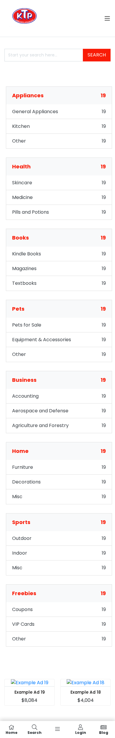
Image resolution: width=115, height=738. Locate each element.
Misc (17, 496)
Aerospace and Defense (40, 410)
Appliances (59, 95)
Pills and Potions (30, 212)
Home (59, 451)
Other (19, 141)
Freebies (59, 593)
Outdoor (22, 538)
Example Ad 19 (29, 692)
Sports (59, 522)
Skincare (22, 182)
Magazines (24, 268)
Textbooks (24, 283)
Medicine (22, 197)
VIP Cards (23, 624)
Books (59, 237)
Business (59, 380)
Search (97, 54)
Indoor (19, 553)
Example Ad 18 (85, 692)
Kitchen (21, 126)
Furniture (22, 467)
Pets (59, 308)
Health (59, 166)
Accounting (25, 396)
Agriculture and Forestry (40, 425)
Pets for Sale (26, 325)
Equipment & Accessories (41, 339)
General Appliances (35, 111)
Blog (103, 732)
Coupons (22, 609)
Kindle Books (26, 253)
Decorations (26, 481)
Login (80, 732)
